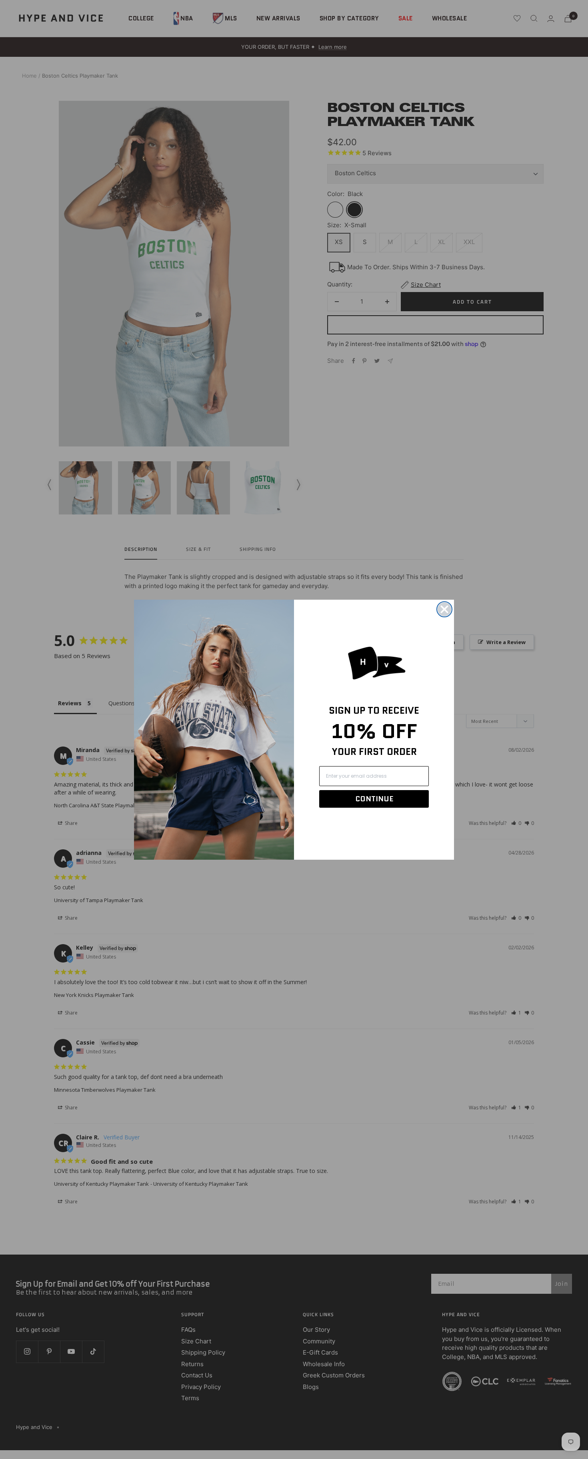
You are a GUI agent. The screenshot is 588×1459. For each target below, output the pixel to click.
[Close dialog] (444, 609)
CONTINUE (374, 799)
